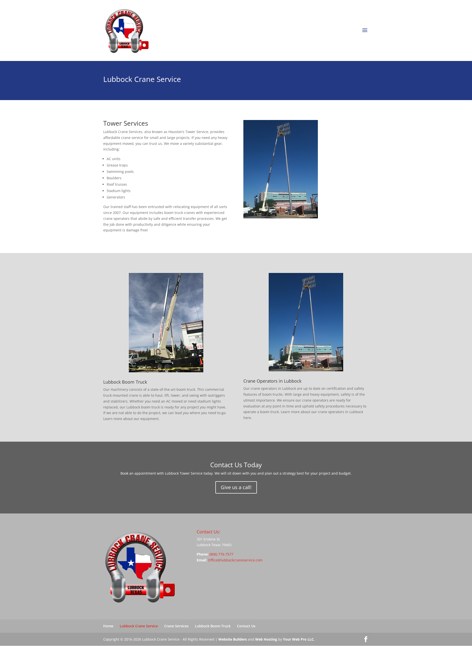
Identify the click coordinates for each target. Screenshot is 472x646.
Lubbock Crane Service (139, 626)
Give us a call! (236, 487)
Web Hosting (266, 639)
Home (108, 626)
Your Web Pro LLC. (299, 639)
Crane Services (176, 626)
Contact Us (246, 626)
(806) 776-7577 (221, 554)
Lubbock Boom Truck (125, 382)
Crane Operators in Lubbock (272, 381)
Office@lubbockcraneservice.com (235, 560)
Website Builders (232, 639)
